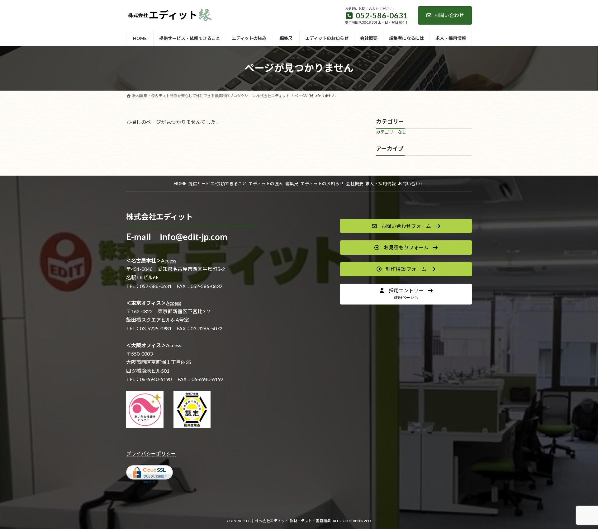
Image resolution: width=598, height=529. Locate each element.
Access (168, 260)
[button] (406, 226)
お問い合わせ (449, 15)
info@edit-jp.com (193, 236)
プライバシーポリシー (151, 453)
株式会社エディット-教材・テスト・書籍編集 (293, 520)
